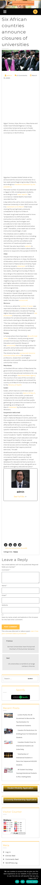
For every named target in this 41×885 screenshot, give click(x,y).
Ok (17, 882)
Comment (6, 570)
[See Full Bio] (25, 496)
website (28, 246)
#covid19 (24, 548)
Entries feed (10, 856)
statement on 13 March (15, 207)
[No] (38, 877)
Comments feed (12, 859)
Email (4, 595)
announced (23, 300)
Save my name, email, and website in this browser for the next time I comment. (20, 618)
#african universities (12, 548)
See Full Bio (19, 496)
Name (4, 586)
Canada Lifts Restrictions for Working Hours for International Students (26, 733)
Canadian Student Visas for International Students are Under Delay (26, 745)
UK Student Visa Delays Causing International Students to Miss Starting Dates (26, 773)
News (15, 552)
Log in (8, 852)
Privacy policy (32, 882)
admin (9, 75)
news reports (22, 194)
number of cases (26, 306)
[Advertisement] (20, 101)
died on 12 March (29, 393)
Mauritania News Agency (27, 375)
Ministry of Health (15, 385)
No (23, 882)
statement (21, 266)
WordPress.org (11, 863)
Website (5, 605)
